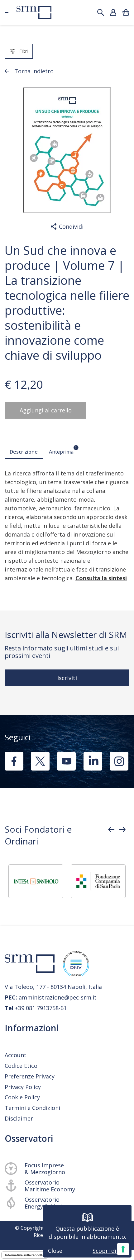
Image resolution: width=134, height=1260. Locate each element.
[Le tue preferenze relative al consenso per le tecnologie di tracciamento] (123, 1249)
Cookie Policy (22, 1097)
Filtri (23, 51)
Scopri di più (110, 1250)
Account (15, 1055)
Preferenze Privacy (30, 1076)
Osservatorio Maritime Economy (50, 1186)
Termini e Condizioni (32, 1108)
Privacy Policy (23, 1087)
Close (55, 1250)
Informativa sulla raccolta (24, 1255)
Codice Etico (21, 1065)
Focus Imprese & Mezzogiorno (45, 1168)
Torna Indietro (34, 71)
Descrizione (24, 451)
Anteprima (61, 451)
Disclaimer (19, 1118)
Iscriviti (67, 678)
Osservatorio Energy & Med (43, 1203)
